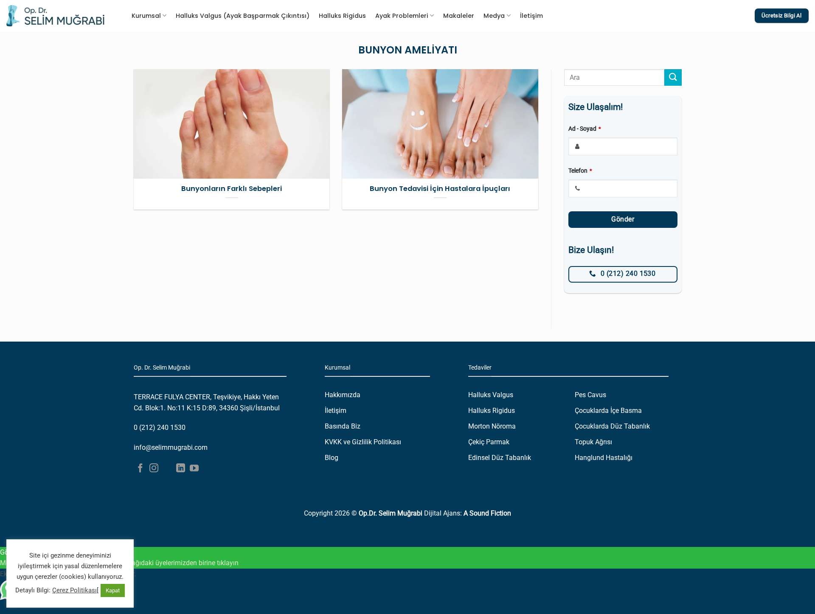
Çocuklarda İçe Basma (608, 411)
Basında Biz (342, 426)
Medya (494, 15)
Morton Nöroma (492, 426)
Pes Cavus (590, 395)
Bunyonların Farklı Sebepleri (231, 188)
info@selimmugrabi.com (171, 447)
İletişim (531, 15)
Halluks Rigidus (342, 15)
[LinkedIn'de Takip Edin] (180, 469)
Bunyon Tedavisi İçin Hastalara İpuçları (440, 188)
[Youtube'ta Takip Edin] (194, 469)
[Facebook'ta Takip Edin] (140, 469)
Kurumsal (146, 15)
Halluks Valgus (490, 395)
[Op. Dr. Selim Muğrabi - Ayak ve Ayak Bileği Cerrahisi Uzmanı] (55, 16)
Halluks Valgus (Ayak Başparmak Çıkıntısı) (242, 15)
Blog (331, 458)
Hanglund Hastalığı (603, 458)
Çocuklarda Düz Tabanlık (612, 426)
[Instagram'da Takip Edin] (153, 469)
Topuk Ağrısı (593, 442)
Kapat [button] (113, 590)
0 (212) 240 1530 (159, 427)
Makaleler (458, 15)
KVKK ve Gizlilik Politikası (363, 442)
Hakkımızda (342, 395)
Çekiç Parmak (488, 442)
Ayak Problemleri (401, 15)
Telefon (580, 170)
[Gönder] (672, 77)
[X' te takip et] (167, 469)
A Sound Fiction (487, 513)
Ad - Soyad (584, 128)
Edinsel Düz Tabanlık (499, 458)
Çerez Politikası (74, 590)
